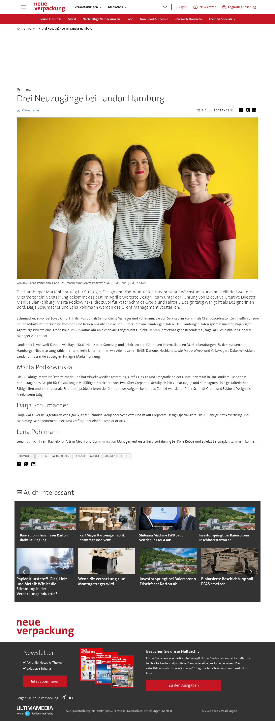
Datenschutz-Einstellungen (143, 711)
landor (79, 456)
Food (129, 19)
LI (72, 697)
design (42, 456)
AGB (68, 711)
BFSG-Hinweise (115, 711)
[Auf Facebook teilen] (242, 110)
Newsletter (208, 7)
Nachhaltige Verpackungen (101, 19)
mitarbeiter (60, 456)
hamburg (26, 456)
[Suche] (165, 7)
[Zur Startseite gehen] (49, 7)
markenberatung (116, 456)
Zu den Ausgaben (184, 685)
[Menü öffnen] (24, 7)
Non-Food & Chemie (154, 19)
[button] (24, 571)
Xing (65, 697)
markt (94, 456)
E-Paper (181, 7)
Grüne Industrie (50, 19)
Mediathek (115, 7)
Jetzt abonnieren (45, 681)
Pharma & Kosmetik (188, 19)
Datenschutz (81, 711)
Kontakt (167, 711)
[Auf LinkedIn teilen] (255, 110)
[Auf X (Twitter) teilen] (248, 110)
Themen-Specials (220, 19)
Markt (72, 19)
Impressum (97, 711)
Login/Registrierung (242, 7)
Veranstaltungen (86, 7)
